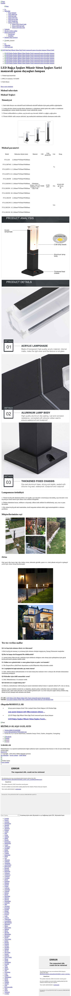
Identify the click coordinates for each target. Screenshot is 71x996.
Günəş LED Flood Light (19, 24)
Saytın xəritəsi (14, 755)
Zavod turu (11, 34)
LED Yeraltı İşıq (13, 21)
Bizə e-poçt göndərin (7, 86)
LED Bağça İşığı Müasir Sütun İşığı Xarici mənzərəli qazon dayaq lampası (28, 698)
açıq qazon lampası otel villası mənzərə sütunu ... (26, 712)
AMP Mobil (22, 755)
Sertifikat (10, 36)
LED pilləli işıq (12, 14)
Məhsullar (7, 11)
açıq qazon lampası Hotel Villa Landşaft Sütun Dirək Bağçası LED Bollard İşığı (30, 699)
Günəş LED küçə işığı (18, 27)
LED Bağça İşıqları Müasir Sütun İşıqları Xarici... (27, 719)
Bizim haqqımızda (9, 32)
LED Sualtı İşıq (12, 17)
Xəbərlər (7, 29)
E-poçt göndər (5, 762)
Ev (5, 9)
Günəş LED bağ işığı (18, 26)
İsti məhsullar (5, 755)
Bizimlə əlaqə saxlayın (11, 37)
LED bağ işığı (12, 16)
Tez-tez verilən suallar (10, 31)
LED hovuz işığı (13, 19)
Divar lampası (12, 12)
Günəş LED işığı (13, 22)
